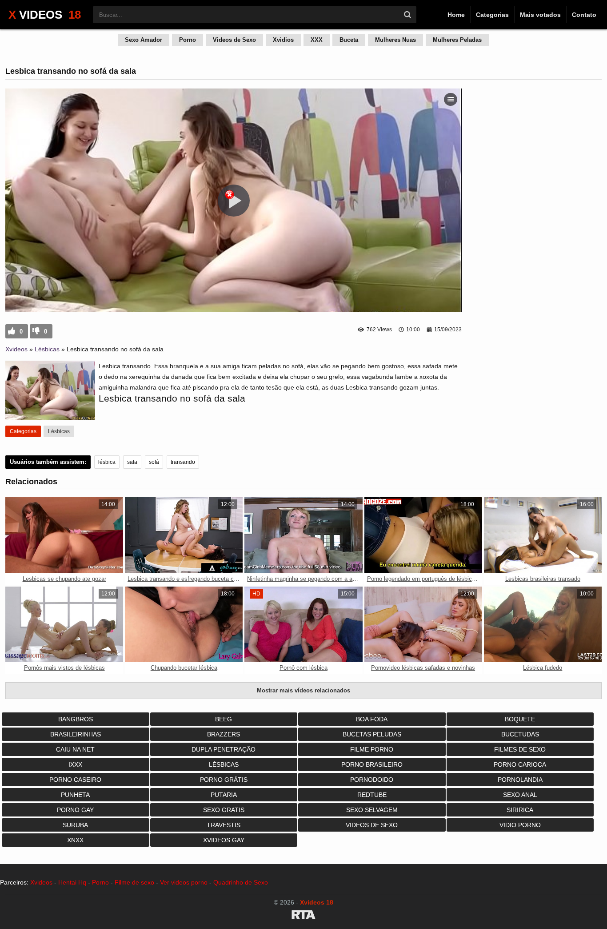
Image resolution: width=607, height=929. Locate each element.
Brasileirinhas (75, 734)
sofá (154, 462)
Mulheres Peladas (457, 39)
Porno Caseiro (75, 779)
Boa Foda (371, 719)
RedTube (372, 794)
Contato (584, 14)
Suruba (75, 824)
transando (183, 462)
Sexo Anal (520, 794)
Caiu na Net (75, 749)
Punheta (75, 794)
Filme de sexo (134, 882)
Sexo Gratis (223, 809)
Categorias (492, 14)
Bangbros (75, 719)
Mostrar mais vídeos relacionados (303, 690)
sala (132, 462)
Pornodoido (371, 779)
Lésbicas (47, 349)
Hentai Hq (72, 882)
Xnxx (75, 840)
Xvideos (16, 349)
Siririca (520, 809)
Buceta (348, 39)
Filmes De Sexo (520, 749)
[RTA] (303, 916)
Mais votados (540, 14)
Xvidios (283, 39)
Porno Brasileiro (372, 764)
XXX (317, 39)
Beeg (223, 719)
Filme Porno (371, 749)
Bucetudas (520, 734)
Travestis (223, 824)
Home (456, 14)
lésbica (107, 462)
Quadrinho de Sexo (240, 882)
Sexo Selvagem (372, 809)
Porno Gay (75, 809)
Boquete (520, 719)
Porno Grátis (224, 779)
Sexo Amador (143, 39)
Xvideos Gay (223, 840)
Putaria (224, 794)
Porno (187, 39)
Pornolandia (520, 779)
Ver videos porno (184, 882)
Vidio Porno (520, 824)
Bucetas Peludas (372, 734)
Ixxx (75, 764)
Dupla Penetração (224, 749)
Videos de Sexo (234, 39)
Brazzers (223, 734)
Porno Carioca (520, 764)
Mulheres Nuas (395, 39)
